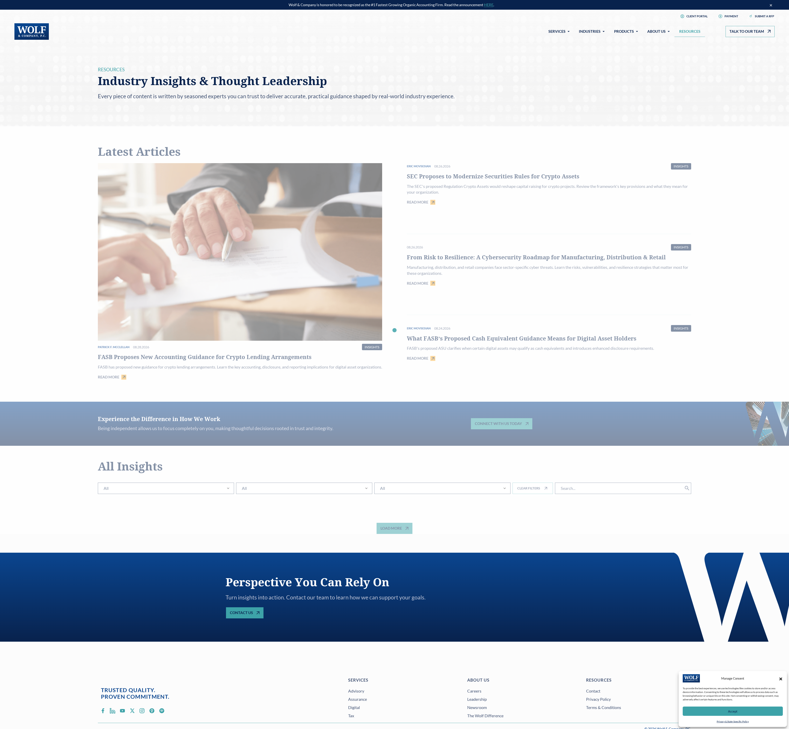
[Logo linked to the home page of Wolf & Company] (31, 31)
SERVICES (358, 680)
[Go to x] (132, 711)
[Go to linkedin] (113, 711)
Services (556, 31)
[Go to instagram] (142, 711)
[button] (781, 678)
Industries (590, 31)
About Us (656, 31)
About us (478, 680)
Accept (732, 711)
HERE (488, 4)
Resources (689, 31)
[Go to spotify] (162, 711)
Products (624, 31)
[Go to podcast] (152, 711)
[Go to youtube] (122, 711)
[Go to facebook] (103, 711)
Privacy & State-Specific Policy (733, 721)
